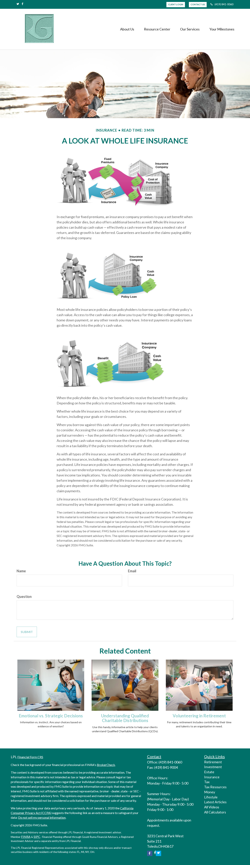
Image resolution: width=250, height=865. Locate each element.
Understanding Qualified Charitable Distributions (125, 718)
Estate (209, 772)
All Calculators (215, 812)
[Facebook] (22, 4)
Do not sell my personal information (42, 817)
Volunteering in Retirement (199, 715)
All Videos (211, 807)
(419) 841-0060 (224, 4)
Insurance (212, 777)
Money (209, 792)
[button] (127, 29)
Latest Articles (215, 802)
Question (24, 596)
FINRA (25, 836)
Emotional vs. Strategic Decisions (51, 715)
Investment (213, 767)
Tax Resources (215, 787)
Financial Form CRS (30, 757)
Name (21, 571)
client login (175, 4)
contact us (198, 4)
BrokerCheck (106, 765)
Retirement (213, 762)
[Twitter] (18, 4)
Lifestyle (211, 797)
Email (132, 571)
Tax (207, 782)
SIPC (37, 836)
